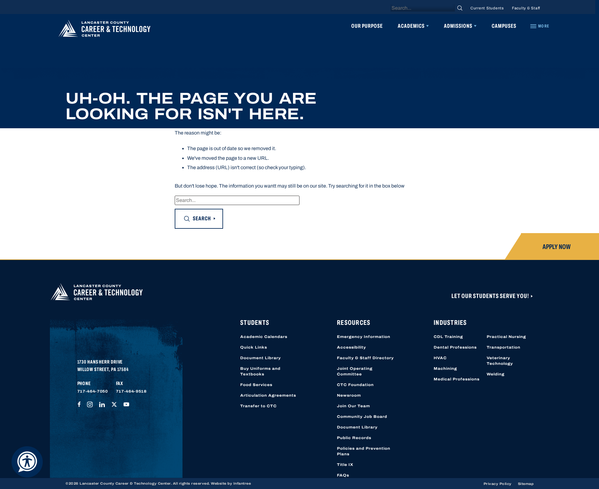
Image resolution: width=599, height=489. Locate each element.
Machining (445, 368)
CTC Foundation (355, 385)
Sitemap (526, 484)
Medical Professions (457, 379)
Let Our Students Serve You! (490, 295)
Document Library (260, 358)
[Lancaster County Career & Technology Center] (104, 30)
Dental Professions (455, 347)
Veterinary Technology (500, 361)
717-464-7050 (92, 391)
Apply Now (557, 247)
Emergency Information (363, 337)
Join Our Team (353, 406)
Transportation (503, 347)
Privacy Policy (498, 484)
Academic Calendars (263, 337)
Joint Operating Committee (355, 371)
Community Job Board (362, 416)
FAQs (343, 475)
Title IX (345, 464)
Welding (495, 374)
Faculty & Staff (526, 8)
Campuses (504, 26)
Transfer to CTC (258, 406)
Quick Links (253, 347)
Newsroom (349, 395)
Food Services (256, 385)
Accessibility (351, 347)
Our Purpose (367, 26)
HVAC (440, 358)
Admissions (458, 26)
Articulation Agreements (268, 395)
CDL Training (448, 337)
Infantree (242, 483)
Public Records (354, 438)
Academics (411, 26)
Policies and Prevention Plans (363, 451)
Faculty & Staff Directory (365, 358)
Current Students (487, 8)
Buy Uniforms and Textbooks (260, 371)
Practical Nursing (506, 337)
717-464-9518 (131, 391)
